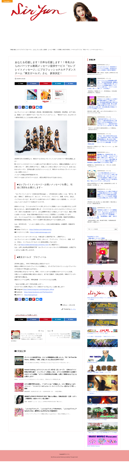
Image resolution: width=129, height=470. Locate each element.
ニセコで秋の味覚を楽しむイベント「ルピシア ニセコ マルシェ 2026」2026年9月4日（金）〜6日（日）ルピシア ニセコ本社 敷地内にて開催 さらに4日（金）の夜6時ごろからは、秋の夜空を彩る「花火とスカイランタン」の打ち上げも (102, 177)
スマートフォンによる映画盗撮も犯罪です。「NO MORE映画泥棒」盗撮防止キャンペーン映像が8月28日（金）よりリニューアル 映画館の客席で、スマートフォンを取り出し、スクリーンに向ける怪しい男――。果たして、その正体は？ (102, 84)
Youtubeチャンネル (93, 236)
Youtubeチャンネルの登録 (94, 264)
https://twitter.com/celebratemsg (40, 229)
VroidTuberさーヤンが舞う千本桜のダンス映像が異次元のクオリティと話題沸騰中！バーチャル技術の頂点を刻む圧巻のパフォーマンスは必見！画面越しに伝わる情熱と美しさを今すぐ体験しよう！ (102, 195)
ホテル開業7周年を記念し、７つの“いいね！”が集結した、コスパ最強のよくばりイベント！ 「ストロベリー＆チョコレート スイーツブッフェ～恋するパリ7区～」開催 (50, 386)
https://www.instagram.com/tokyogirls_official (38, 289)
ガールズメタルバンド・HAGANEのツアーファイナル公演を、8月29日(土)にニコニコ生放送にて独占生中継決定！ (107, 68)
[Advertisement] (64, 35)
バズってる (72, 305)
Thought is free (74, 457)
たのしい (64, 305)
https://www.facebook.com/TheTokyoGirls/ (38, 292)
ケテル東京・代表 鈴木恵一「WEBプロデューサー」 (101, 336)
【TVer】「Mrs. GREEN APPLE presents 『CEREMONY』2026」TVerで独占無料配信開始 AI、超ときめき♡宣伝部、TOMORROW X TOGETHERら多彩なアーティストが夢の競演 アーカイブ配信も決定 (102, 140)
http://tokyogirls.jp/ (30, 295)
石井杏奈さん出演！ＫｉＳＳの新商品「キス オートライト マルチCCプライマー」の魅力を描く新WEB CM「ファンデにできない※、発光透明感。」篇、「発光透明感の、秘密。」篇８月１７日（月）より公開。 (102, 214)
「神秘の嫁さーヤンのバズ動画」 (96, 238)
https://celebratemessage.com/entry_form (34, 245)
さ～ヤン (73, 309)
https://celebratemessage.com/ (40, 232)
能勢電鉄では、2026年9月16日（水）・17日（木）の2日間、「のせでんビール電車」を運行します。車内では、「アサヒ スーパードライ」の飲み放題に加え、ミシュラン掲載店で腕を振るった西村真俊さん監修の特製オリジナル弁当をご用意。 (102, 158)
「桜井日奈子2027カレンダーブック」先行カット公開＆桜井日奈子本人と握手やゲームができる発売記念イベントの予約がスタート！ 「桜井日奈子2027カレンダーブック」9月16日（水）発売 (107, 122)
